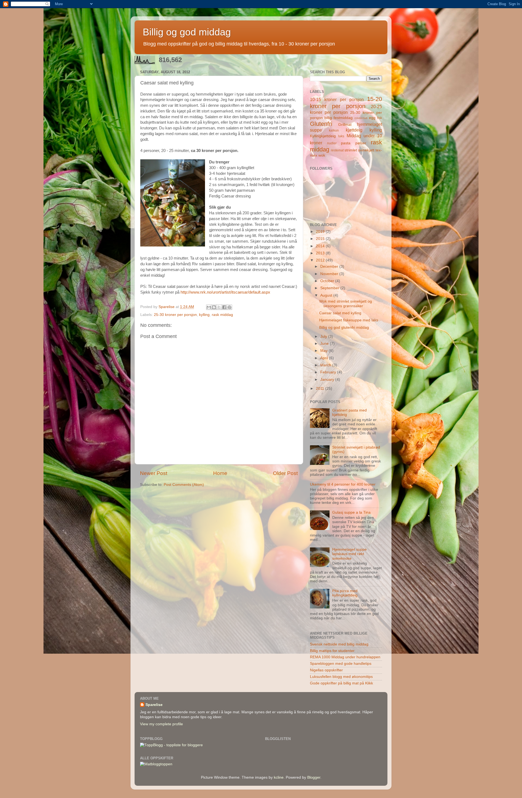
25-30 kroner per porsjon (175, 315)
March (326, 365)
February (328, 372)
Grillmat (345, 125)
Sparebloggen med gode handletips (340, 664)
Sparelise (154, 705)
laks (341, 136)
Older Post (285, 473)
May (324, 351)
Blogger (313, 777)
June (325, 344)
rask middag (222, 315)
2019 (321, 232)
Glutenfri (321, 123)
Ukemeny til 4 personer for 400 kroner (342, 484)
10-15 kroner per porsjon (337, 99)
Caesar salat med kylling (340, 313)
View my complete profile (161, 724)
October (327, 281)
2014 (321, 246)
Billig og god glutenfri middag (344, 327)
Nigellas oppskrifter (326, 670)
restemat (337, 150)
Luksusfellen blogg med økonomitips (341, 677)
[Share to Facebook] (224, 307)
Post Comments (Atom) (184, 485)
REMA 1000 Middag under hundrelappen (345, 657)
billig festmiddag (338, 118)
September (330, 288)
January (327, 379)
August (326, 295)
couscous (361, 118)
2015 (321, 239)
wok (321, 155)
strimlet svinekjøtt (359, 150)
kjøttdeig (354, 129)
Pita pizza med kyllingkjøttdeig (345, 593)
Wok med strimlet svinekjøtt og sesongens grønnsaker (345, 303)
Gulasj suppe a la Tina (351, 512)
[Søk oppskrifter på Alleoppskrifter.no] (156, 764)
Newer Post (153, 473)
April (324, 358)
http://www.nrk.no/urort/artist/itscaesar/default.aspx (225, 292)
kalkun (334, 130)
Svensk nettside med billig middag (339, 644)
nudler (332, 143)
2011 (320, 388)
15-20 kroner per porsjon (346, 102)
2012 (321, 260)
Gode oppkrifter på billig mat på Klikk (341, 683)
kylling (204, 315)
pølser (360, 143)
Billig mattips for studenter (332, 651)
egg (372, 118)
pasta (345, 143)
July (324, 336)
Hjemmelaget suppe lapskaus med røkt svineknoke (349, 553)
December (329, 266)
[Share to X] (219, 307)
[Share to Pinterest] (229, 307)
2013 (321, 253)
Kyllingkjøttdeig (323, 136)
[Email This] (209, 307)
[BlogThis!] (214, 307)
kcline (279, 777)
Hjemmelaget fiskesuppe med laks (348, 320)
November (329, 274)
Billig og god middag (187, 32)
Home (220, 473)
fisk (379, 118)
